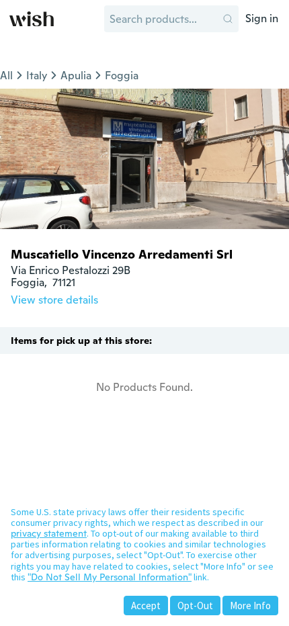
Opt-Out (195, 605)
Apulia (75, 76)
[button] (228, 18)
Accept (146, 605)
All (6, 76)
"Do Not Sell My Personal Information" (110, 577)
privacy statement (49, 533)
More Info (250, 605)
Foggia (121, 76)
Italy (36, 76)
